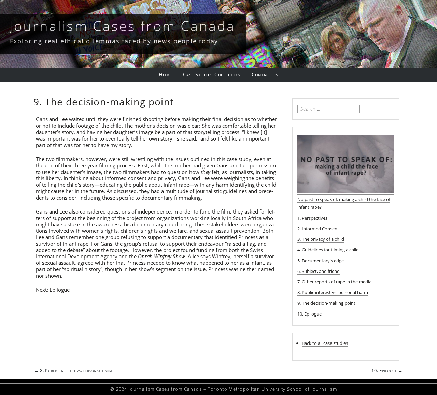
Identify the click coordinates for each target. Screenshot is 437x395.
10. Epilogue (309, 314)
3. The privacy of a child (320, 239)
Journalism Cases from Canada (122, 25)
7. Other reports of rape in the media (334, 282)
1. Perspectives (312, 218)
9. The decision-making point (326, 303)
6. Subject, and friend (318, 271)
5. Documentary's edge (320, 261)
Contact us (265, 74)
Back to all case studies (325, 343)
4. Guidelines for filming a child (328, 250)
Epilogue (60, 289)
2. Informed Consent (318, 228)
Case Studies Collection (212, 74)
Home (165, 74)
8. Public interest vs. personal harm (332, 292)
